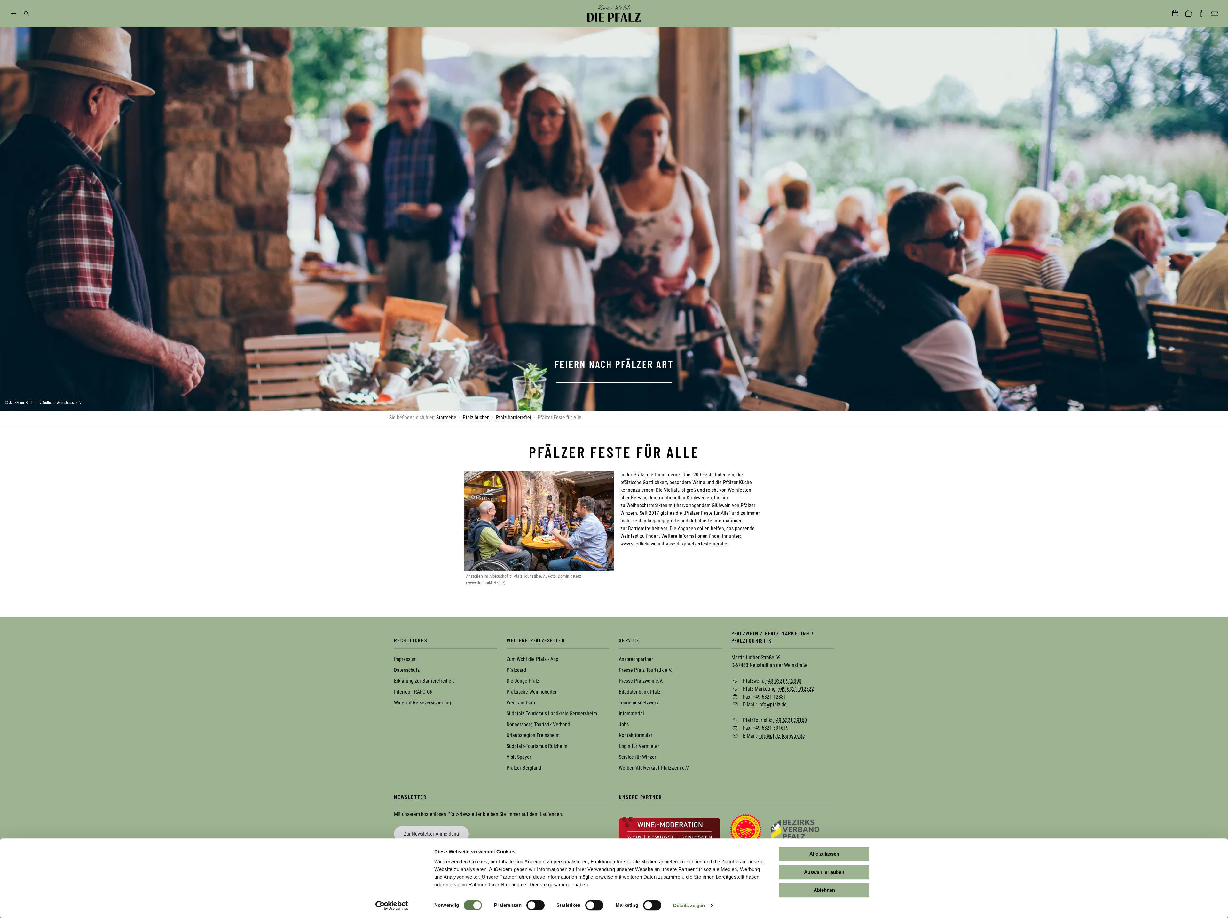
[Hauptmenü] (13, 13)
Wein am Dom (521, 703)
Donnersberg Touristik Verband (538, 724)
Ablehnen (824, 890)
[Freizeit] (1214, 13)
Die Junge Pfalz (523, 681)
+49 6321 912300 (783, 681)
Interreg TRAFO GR (413, 692)
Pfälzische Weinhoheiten (532, 692)
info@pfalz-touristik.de (781, 736)
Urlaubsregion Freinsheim (533, 735)
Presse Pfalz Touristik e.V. (645, 670)
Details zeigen (689, 905)
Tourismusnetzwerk (638, 703)
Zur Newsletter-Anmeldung (431, 834)
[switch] (535, 905)
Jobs (624, 724)
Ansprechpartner (636, 659)
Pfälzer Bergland (524, 768)
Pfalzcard (516, 670)
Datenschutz (407, 670)
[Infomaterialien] (1201, 13)
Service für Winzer (637, 757)
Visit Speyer (519, 757)
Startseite (446, 417)
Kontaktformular (635, 735)
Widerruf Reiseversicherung (422, 703)
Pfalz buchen (476, 417)
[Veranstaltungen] (1175, 13)
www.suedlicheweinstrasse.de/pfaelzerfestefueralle (673, 544)
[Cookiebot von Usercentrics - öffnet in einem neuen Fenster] (392, 905)
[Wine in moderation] (669, 829)
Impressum (405, 659)
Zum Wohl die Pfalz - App (532, 659)
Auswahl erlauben (824, 872)
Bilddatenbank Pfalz (639, 692)
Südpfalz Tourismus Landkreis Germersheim (552, 713)
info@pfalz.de (772, 705)
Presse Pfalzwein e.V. (641, 681)
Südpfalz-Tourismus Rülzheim (537, 746)
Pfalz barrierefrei (513, 417)
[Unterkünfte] (1188, 13)
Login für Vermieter (639, 746)
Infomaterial (631, 713)
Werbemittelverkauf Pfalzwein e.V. (654, 768)
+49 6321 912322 (796, 689)
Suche (26, 13)
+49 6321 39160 (790, 720)
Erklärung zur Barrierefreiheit (424, 681)
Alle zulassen (824, 854)
